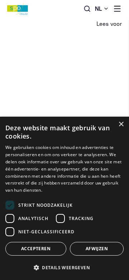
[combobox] (102, 9)
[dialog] (64, 198)
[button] (64, 267)
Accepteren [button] (36, 249)
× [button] (121, 124)
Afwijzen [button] (97, 249)
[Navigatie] (117, 8)
